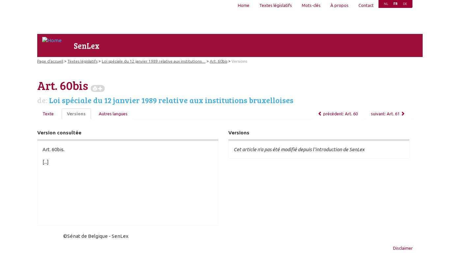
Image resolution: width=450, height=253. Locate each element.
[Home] (52, 40)
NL (386, 4)
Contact (366, 5)
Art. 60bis (218, 61)
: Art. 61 (385, 113)
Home (243, 5)
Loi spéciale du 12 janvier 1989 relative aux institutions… (154, 61)
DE (405, 4)
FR (395, 4)
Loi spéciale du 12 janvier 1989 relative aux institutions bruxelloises (171, 100)
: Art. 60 (340, 113)
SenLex (86, 45)
